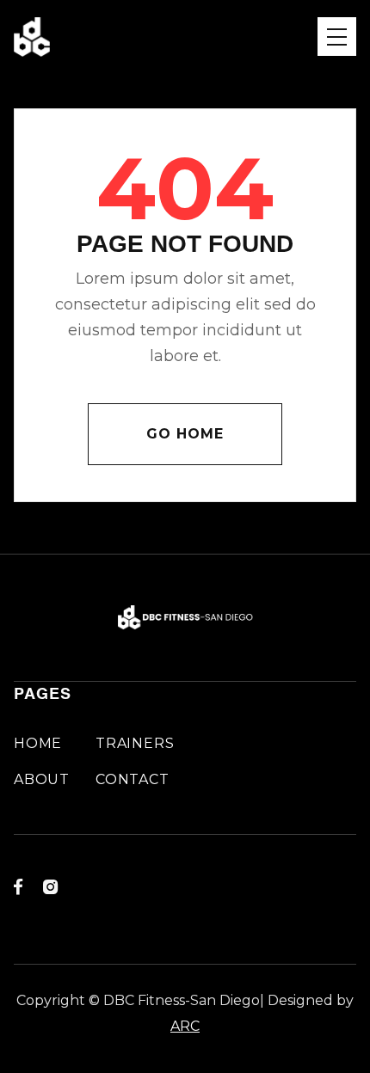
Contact (133, 779)
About (42, 779)
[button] (337, 36)
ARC (185, 1026)
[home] (32, 37)
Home (38, 743)
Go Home (185, 434)
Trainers (135, 743)
